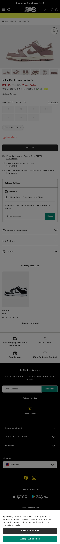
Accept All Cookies (30, 539)
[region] (30, 527)
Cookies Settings (30, 531)
